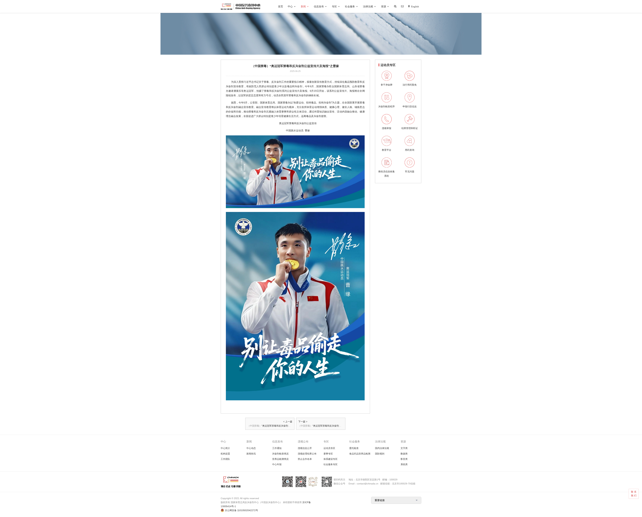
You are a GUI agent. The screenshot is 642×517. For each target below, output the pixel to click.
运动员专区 (329, 448)
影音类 (404, 459)
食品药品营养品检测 (359, 453)
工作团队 (225, 459)
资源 (383, 6)
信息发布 (319, 6)
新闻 (303, 6)
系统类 (404, 464)
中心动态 (251, 448)
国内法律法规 (382, 448)
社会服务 (350, 6)
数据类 (404, 453)
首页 (280, 6)
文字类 (404, 448)
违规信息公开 (305, 448)
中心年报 (277, 464)
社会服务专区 (331, 464)
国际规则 (379, 453)
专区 (334, 6)
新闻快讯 (251, 453)
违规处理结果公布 (307, 453)
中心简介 (225, 448)
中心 (290, 6)
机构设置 (225, 453)
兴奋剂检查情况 (280, 453)
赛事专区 (328, 453)
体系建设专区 (331, 459)
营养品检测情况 (280, 459)
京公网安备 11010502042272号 (241, 510)
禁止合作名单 (305, 459)
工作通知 (277, 448)
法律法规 (368, 6)
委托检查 (354, 448)
